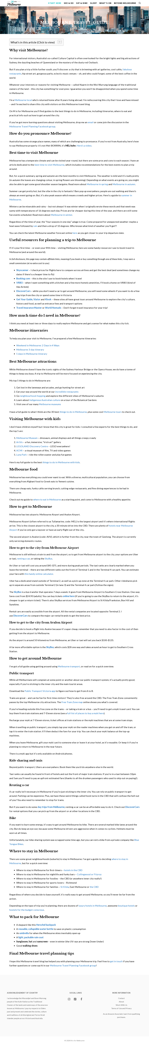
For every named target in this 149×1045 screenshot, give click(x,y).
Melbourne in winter (61, 214)
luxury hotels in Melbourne (92, 905)
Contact (121, 998)
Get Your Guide (24, 299)
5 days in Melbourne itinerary (31, 353)
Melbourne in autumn (124, 184)
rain (35, 226)
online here (68, 596)
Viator (36, 299)
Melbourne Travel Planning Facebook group (32, 126)
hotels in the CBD (73, 870)
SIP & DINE (82, 3)
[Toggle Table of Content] (58, 42)
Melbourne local (23, 100)
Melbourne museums (50, 404)
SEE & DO (69, 3)
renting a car (23, 558)
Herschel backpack (46, 924)
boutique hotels (126, 905)
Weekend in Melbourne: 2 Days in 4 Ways (37, 345)
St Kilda (65, 886)
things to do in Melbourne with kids (61, 462)
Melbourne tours (113, 411)
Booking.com (23, 278)
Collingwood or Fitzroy (89, 874)
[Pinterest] (75, 999)
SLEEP (93, 3)
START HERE (54, 3)
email (90, 122)
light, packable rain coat (31, 937)
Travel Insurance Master (29, 307)
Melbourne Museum (26, 438)
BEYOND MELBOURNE (125, 3)
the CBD (94, 886)
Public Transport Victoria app (40, 691)
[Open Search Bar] (139, 3)
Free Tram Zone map (72, 702)
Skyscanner (22, 270)
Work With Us (121, 1005)
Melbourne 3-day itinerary (30, 349)
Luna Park (21, 454)
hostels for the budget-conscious (26, 909)
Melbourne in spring (97, 184)
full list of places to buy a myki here (85, 713)
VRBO (19, 282)
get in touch (116, 961)
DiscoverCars (23, 291)
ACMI (19, 450)
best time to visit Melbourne (49, 164)
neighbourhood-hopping (33, 395)
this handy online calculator (38, 573)
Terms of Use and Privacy (121, 1008)
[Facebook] (81, 999)
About (121, 1001)
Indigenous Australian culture (44, 400)
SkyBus (48, 558)
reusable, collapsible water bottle (35, 929)
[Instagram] (69, 999)
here (75, 232)
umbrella (24, 933)
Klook (48, 299)
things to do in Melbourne (73, 411)
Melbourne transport (69, 666)
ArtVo (19, 442)
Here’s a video (84, 145)
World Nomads (53, 307)
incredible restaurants (66, 391)
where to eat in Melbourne (47, 499)
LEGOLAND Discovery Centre (32, 446)
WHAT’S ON (105, 3)
